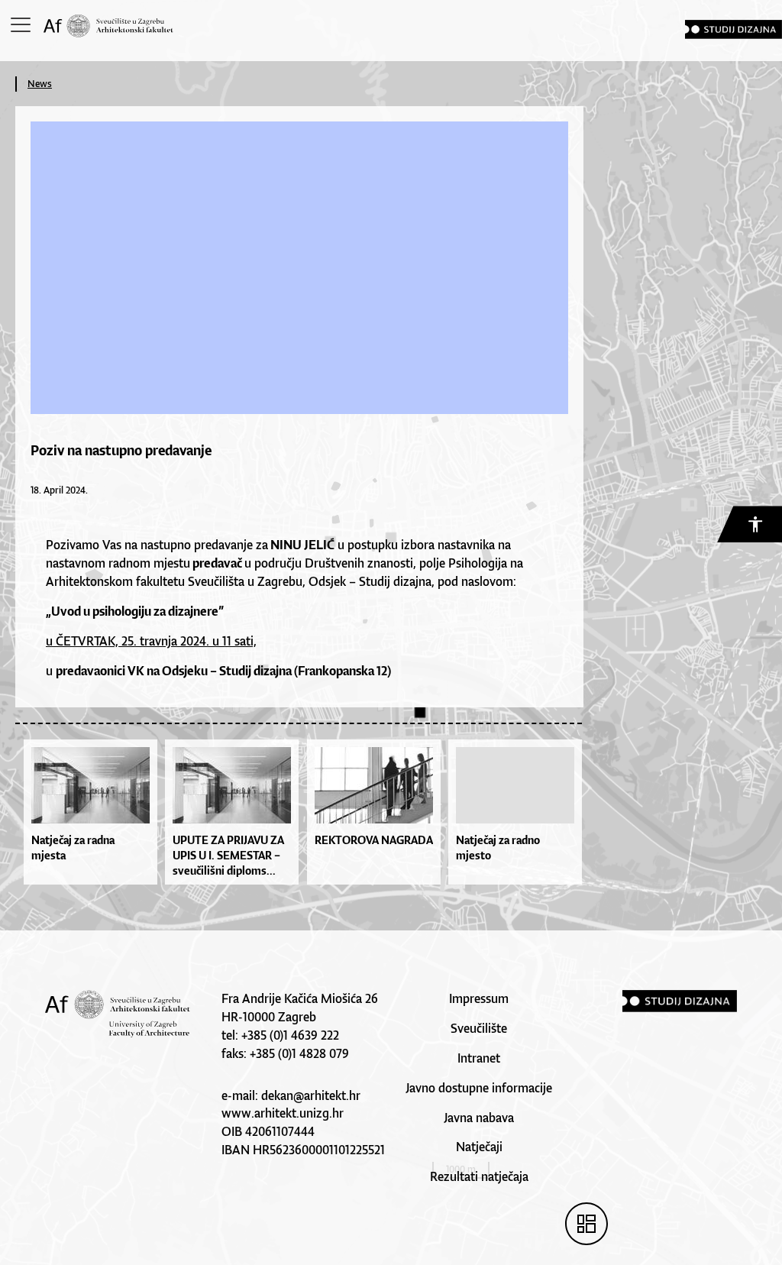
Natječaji (479, 1146)
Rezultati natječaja (479, 1176)
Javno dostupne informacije (479, 1087)
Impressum (479, 998)
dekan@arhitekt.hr (310, 1095)
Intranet (478, 1058)
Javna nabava (479, 1117)
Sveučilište (479, 1028)
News (39, 83)
